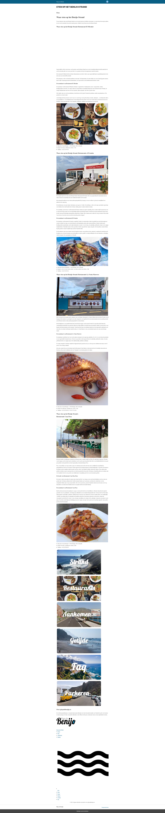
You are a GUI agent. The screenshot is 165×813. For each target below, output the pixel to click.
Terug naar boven (105, 807)
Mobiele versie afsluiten (82, 811)
